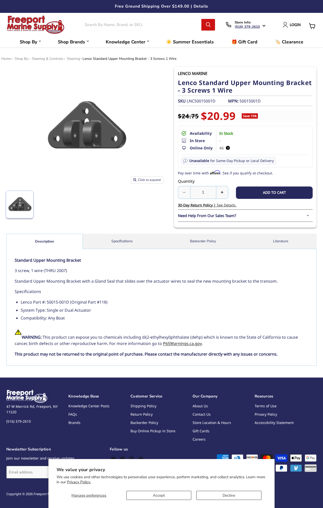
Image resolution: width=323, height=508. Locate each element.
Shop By (28, 42)
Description (44, 241)
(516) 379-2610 (247, 26)
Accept (159, 495)
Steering (73, 59)
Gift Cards (201, 431)
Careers (199, 439)
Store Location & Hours (212, 422)
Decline (229, 495)
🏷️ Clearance (289, 42)
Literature (280, 241)
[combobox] (142, 25)
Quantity (186, 181)
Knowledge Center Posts (89, 406)
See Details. (207, 205)
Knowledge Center (125, 42)
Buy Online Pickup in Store (152, 431)
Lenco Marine (192, 73)
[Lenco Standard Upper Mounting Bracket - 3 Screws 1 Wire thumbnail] (20, 204)
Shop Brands (71, 42)
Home (6, 59)
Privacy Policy (266, 414)
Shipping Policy (143, 406)
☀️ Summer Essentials (190, 42)
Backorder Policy (203, 241)
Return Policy (141, 414)
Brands (74, 422)
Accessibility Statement (274, 422)
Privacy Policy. (79, 482)
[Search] (208, 25)
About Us (200, 406)
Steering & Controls (47, 59)
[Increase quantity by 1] (222, 192)
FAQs (72, 414)
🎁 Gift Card (244, 42)
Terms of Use (266, 406)
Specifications (122, 241)
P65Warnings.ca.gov (182, 343)
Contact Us (202, 414)
